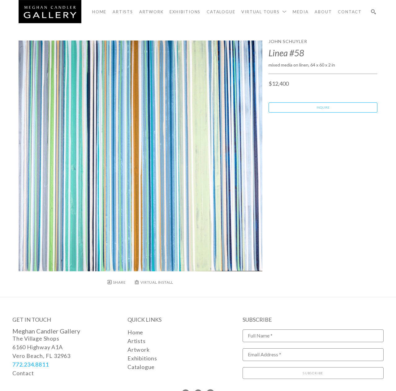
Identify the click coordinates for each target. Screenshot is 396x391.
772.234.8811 (30, 364)
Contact (23, 373)
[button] (263, 11)
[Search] (373, 11)
